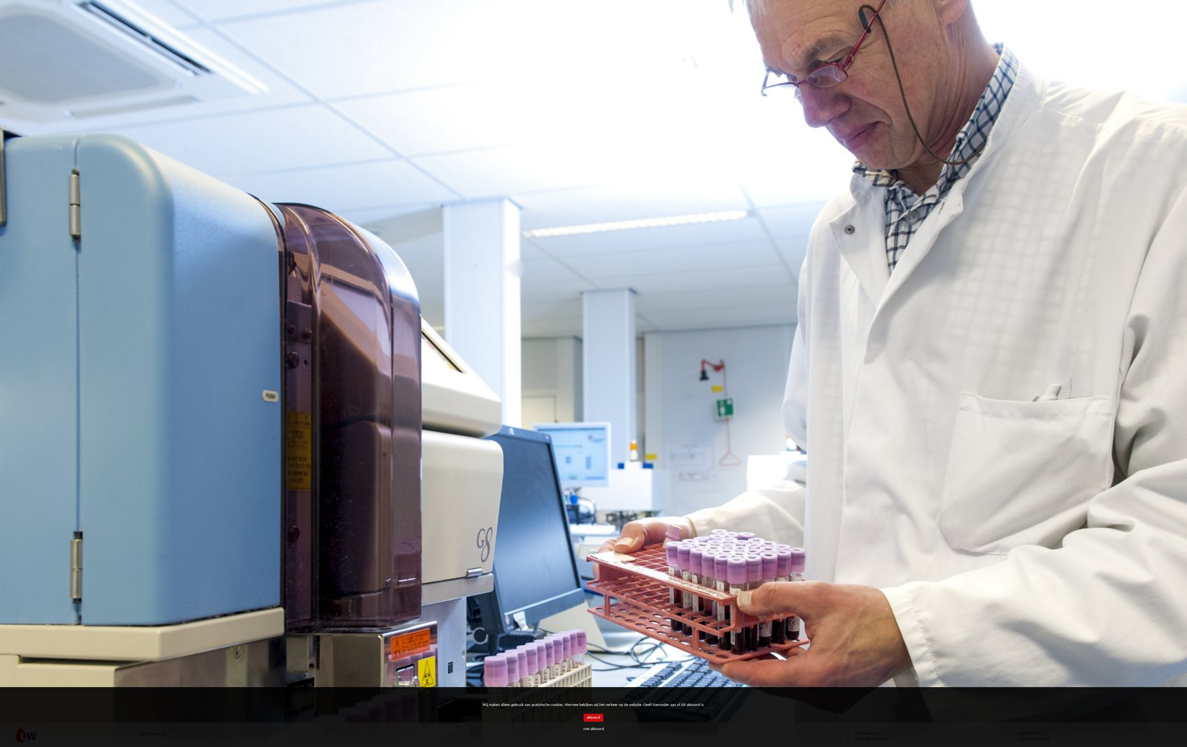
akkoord (593, 718)
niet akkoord (593, 729)
